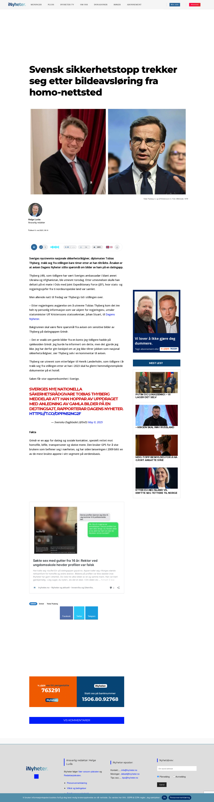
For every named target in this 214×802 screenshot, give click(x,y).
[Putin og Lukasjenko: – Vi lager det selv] (157, 382)
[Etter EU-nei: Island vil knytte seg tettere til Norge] (157, 478)
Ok (164, 797)
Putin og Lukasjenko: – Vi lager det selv (153, 396)
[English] (111, 247)
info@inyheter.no (129, 770)
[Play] (34, 247)
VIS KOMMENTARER (76, 720)
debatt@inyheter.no (130, 773)
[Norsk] (107, 247)
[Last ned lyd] (117, 247)
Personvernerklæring (77, 782)
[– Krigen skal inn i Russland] (157, 415)
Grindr (41, 604)
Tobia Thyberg (52, 604)
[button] (206, 4)
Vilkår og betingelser (76, 788)
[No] (210, 797)
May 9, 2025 (95, 422)
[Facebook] (36, 776)
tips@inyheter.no (130, 777)
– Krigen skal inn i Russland (155, 427)
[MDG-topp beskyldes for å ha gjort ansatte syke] (157, 445)
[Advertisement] (107, 36)
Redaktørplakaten (72, 775)
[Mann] (41, 247)
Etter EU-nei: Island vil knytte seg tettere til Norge (156, 491)
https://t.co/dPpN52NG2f (55, 413)
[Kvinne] (45, 247)
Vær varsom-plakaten (88, 771)
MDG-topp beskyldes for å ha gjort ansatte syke (156, 459)
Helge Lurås (34, 219)
